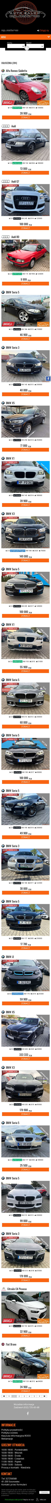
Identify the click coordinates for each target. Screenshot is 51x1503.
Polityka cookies (9, 1432)
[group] (25, 14)
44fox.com (43, 1500)
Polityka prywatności (11, 1429)
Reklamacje (7, 1438)
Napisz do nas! (19, 1500)
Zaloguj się (44, 30)
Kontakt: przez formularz (14, 1484)
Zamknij (44, 1492)
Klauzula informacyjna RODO (16, 1435)
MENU (3, 37)
